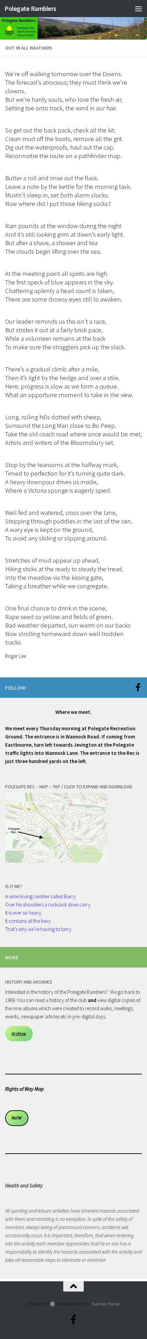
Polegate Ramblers (30, 8)
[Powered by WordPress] (52, 1304)
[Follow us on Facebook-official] (138, 687)
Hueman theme (105, 1304)
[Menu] (138, 8)
